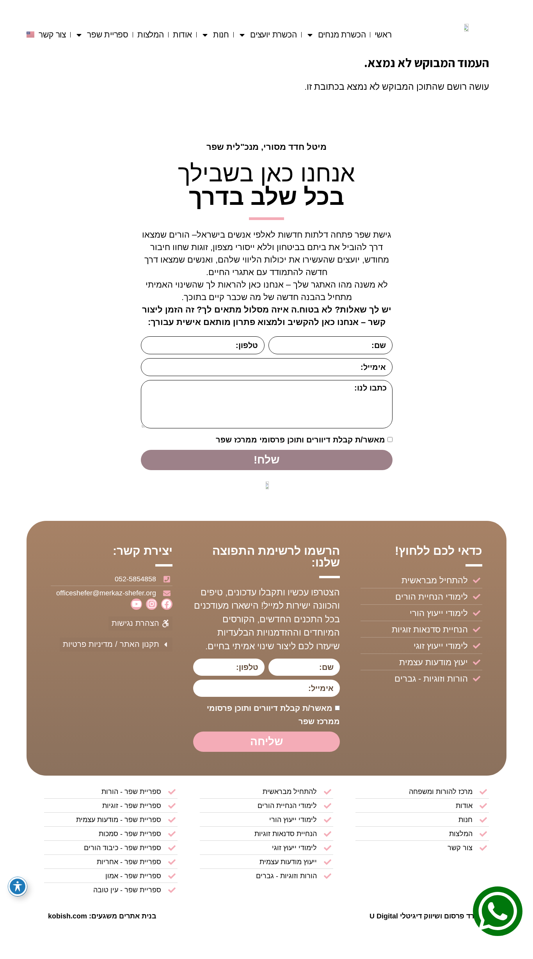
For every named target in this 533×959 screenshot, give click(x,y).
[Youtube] (136, 604)
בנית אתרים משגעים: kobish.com (102, 916)
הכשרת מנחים (342, 34)
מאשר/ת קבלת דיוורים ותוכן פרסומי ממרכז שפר (300, 439)
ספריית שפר (107, 34)
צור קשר (52, 34)
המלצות (150, 34)
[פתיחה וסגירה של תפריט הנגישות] (17, 886)
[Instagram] (151, 604)
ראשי (383, 34)
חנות (221, 34)
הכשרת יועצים (273, 34)
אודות (182, 34)
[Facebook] (166, 604)
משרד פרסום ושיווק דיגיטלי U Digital (427, 916)
